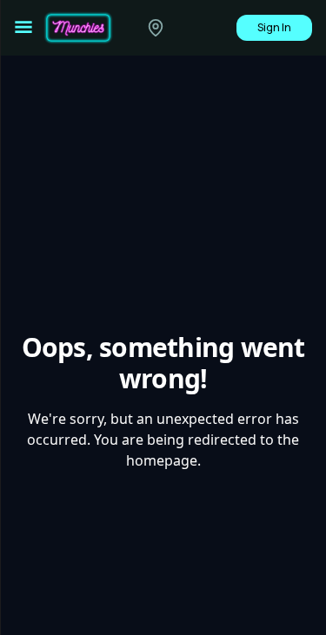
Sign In (274, 27)
